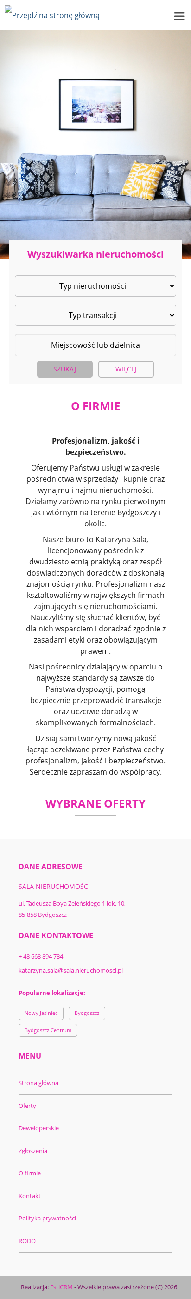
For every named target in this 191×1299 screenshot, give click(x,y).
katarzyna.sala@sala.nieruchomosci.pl (71, 970)
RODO (27, 1241)
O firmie (30, 1173)
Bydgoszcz (87, 1012)
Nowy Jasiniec (41, 1012)
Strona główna (38, 1083)
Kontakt (30, 1196)
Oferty (27, 1105)
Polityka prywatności (47, 1218)
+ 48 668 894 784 (41, 956)
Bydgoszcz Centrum (48, 1030)
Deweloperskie (39, 1128)
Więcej (126, 369)
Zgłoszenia (33, 1151)
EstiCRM (61, 1287)
